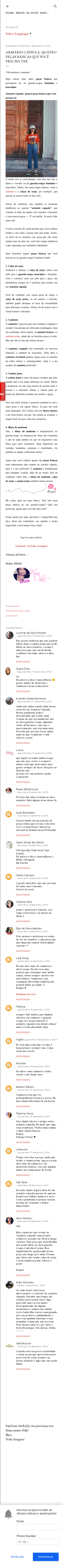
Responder (23, 661)
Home (10, 12)
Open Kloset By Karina (30, 842)
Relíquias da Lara (26, 994)
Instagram (42, 546)
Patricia (20, 1006)
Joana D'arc (23, 668)
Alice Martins (24, 1218)
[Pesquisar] (55, 5)
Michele (21, 1063)
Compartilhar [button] (13, 606)
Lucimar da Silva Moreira (31, 632)
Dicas (21, 610)
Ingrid (19, 1039)
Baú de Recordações (29, 928)
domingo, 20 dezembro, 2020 (33, 1346)
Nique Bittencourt (27, 789)
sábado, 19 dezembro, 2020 (31, 1285)
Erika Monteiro (25, 1282)
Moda (27, 610)
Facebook (21, 546)
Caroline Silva (24, 901)
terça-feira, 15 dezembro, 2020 (33, 792)
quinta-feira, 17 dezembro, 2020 (34, 1090)
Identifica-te (23, 1343)
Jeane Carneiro (25, 875)
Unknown (22, 1149)
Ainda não (17, 1556)
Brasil (15, 615)
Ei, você (32, 12)
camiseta (10, 191)
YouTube (31, 546)
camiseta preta (13, 336)
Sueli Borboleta (25, 812)
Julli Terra (21, 1182)
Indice (20, 12)
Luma (19, 750)
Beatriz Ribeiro (25, 1087)
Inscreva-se (45, 1556)
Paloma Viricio (24, 1113)
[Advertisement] (31, 1472)
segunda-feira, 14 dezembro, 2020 (35, 635)
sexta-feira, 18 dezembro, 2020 (33, 1185)
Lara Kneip (22, 958)
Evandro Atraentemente (31, 698)
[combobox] (23, 1542)
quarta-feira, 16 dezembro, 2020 (34, 961)
